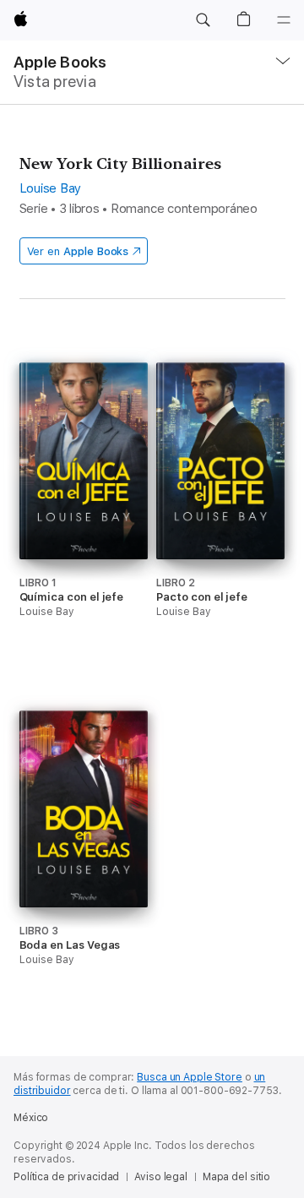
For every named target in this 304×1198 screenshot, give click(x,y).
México (31, 1118)
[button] (202, 20)
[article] (83, 521)
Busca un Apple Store (189, 1077)
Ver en (78, 251)
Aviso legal (160, 1177)
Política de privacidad (66, 1177)
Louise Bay (50, 188)
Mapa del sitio (236, 1177)
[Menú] (283, 20)
